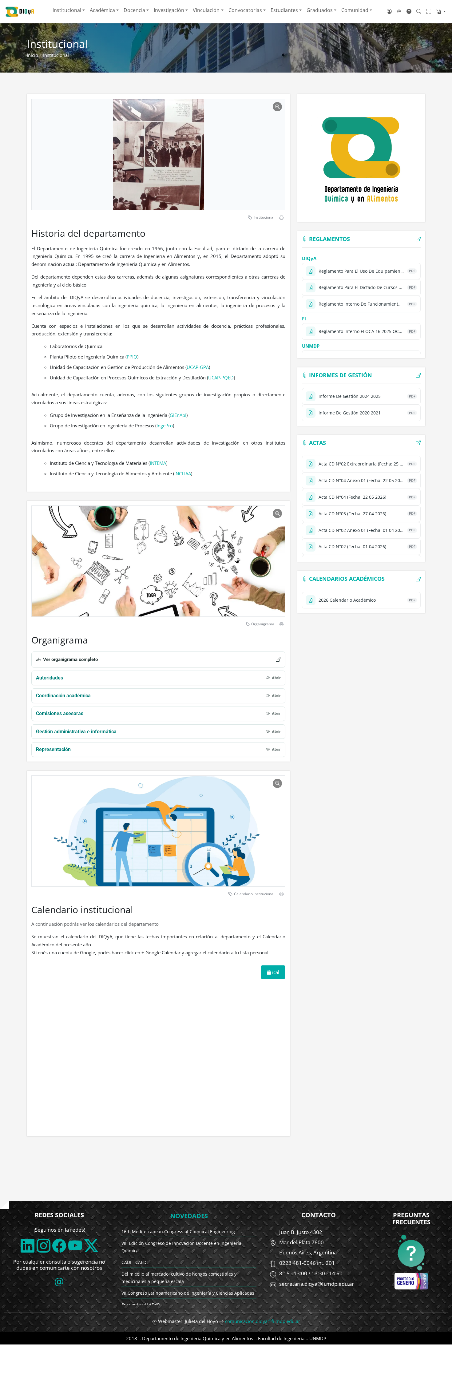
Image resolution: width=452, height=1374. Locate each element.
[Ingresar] (389, 11)
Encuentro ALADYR (140, 1305)
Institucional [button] (67, 10)
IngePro (165, 425)
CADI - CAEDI (134, 1262)
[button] (441, 11)
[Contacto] (399, 11)
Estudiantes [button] (284, 10)
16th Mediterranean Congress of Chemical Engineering (178, 1231)
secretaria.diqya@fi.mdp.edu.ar (316, 1283)
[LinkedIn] (27, 1246)
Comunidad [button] (354, 10)
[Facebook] (59, 1246)
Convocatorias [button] (245, 10)
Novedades (189, 1216)
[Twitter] (91, 1246)
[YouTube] (75, 1246)
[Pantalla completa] (429, 11)
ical (275, 972)
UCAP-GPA (198, 367)
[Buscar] (419, 11)
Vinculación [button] (206, 10)
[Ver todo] (418, 239)
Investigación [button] (169, 10)
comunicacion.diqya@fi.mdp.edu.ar (262, 1321)
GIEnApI (178, 415)
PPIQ (132, 357)
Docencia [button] (134, 10)
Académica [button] (102, 10)
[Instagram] (43, 1246)
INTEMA (158, 463)
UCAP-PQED (221, 377)
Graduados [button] (320, 10)
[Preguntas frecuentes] (409, 11)
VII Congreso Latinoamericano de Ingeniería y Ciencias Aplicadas (187, 1293)
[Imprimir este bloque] (281, 218)
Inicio (32, 55)
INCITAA (182, 473)
